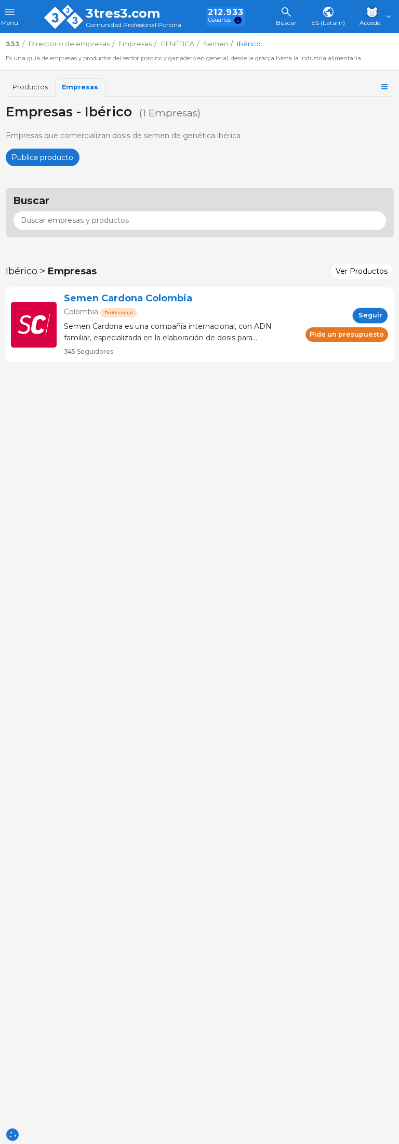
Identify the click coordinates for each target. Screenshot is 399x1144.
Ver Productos (362, 271)
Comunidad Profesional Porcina (133, 25)
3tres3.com (123, 13)
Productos (30, 87)
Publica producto (42, 157)
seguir (370, 315)
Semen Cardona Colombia (128, 298)
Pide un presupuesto (347, 334)
